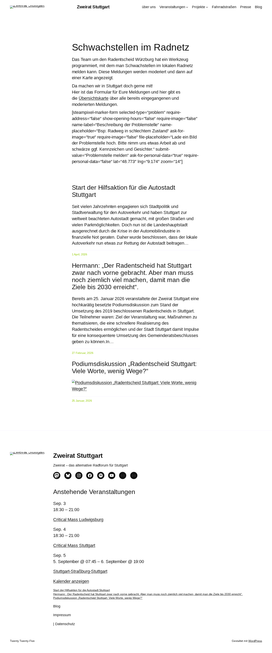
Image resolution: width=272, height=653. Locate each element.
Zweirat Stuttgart (93, 6)
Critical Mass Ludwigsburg (78, 519)
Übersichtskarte (94, 98)
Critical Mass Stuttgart (74, 545)
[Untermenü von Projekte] (207, 7)
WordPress (255, 640)
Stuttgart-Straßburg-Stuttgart (80, 571)
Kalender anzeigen (71, 581)
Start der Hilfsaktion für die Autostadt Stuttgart (123, 191)
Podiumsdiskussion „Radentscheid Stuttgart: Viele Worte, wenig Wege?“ (134, 367)
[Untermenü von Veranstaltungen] (187, 7)
